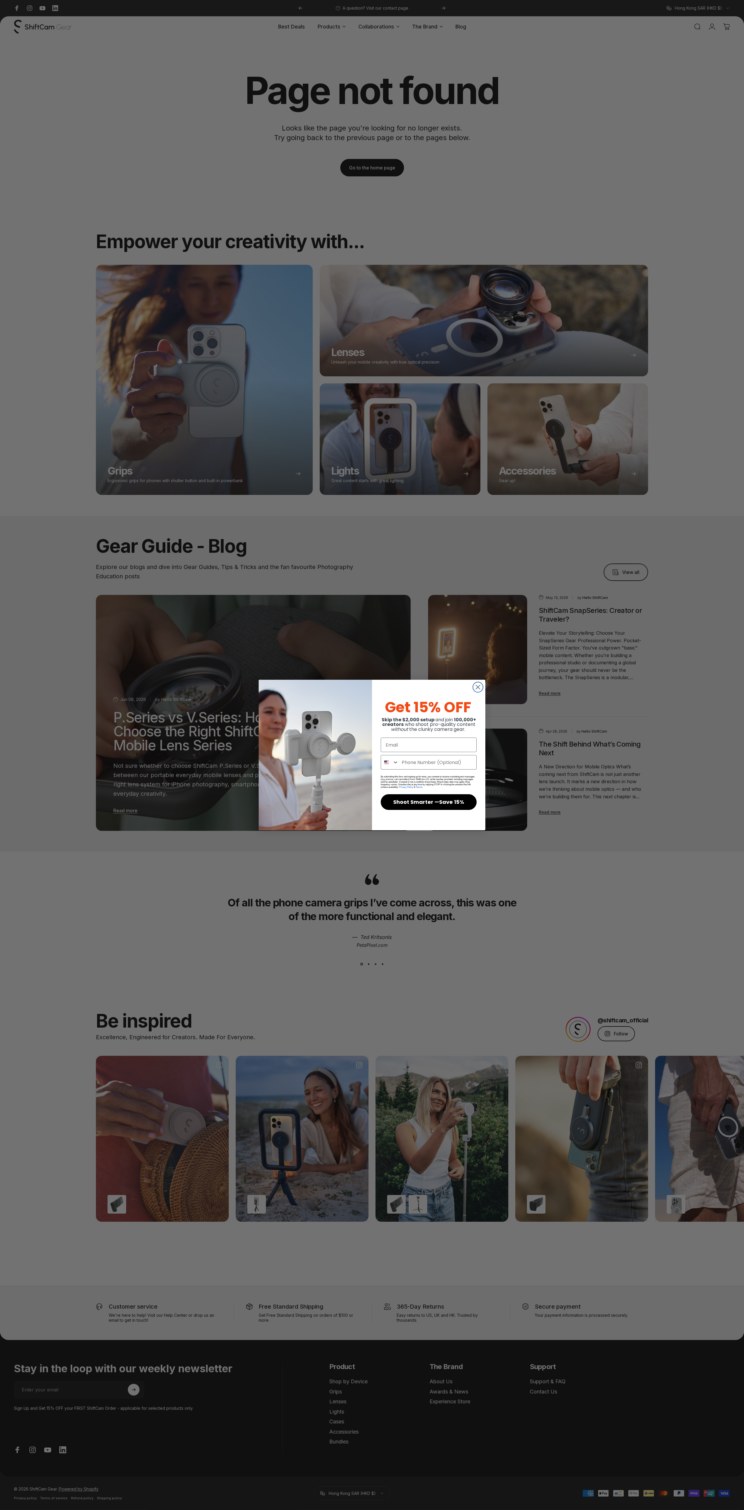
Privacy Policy (406, 787)
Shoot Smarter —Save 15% (428, 802)
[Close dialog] (478, 687)
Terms (419, 787)
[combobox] (390, 762)
